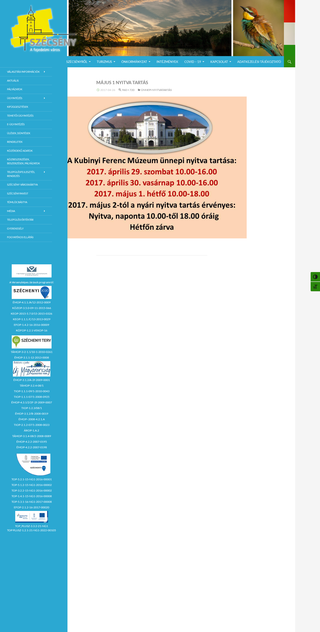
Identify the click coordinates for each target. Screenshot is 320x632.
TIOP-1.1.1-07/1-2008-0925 (31, 397)
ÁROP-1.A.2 (31, 430)
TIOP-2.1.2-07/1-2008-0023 (31, 425)
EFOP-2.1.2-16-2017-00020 (31, 507)
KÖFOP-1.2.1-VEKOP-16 (31, 330)
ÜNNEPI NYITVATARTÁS (156, 90)
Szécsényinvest (17, 193)
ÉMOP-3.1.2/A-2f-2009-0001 (31, 380)
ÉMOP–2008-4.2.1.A (32, 419)
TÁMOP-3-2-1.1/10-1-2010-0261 (31, 352)
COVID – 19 (192, 62)
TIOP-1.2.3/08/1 (31, 408)
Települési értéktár (20, 219)
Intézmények (167, 62)
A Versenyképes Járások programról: (31, 282)
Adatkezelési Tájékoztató (259, 62)
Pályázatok (14, 89)
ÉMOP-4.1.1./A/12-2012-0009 (32, 302)
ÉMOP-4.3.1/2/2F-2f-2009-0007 (31, 402)
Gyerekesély (15, 228)
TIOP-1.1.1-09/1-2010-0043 (31, 391)
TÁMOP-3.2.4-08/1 (32, 385)
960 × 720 (128, 90)
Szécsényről (76, 62)
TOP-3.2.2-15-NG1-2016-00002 (31, 490)
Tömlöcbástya (17, 202)
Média (11, 210)
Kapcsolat (219, 62)
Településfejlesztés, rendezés (21, 173)
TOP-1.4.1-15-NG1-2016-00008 (31, 496)
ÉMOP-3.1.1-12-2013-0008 (31, 357)
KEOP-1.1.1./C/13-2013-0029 (31, 319)
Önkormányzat (134, 62)
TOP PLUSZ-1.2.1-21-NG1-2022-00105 (31, 530)
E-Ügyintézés (16, 124)
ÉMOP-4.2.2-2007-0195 (31, 441)
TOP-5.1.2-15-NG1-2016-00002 (31, 485)
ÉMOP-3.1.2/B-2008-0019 (31, 413)
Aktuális (13, 80)
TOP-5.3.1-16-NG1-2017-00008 (31, 501)
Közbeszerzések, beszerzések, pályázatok (23, 161)
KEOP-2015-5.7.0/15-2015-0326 (31, 313)
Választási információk (23, 71)
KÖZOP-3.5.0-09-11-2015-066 (31, 308)
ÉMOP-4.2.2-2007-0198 (31, 447)
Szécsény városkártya (22, 184)
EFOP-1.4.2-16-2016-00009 (31, 325)
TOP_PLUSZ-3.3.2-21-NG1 (31, 526)
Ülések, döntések (18, 133)
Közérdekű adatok (20, 150)
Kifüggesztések (17, 106)
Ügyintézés (14, 98)
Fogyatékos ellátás (20, 237)
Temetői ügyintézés (20, 115)
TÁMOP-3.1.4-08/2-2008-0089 (31, 436)
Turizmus (104, 62)
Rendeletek (14, 141)
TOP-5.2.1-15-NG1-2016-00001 (31, 479)
